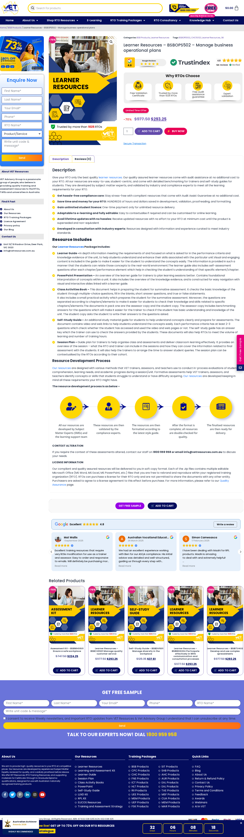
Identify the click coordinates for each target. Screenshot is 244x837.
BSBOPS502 (184, 37)
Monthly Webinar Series (201, 16)
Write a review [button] (225, 524)
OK (222, 37)
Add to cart (151, 131)
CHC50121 (196, 37)
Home (10, 20)
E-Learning (94, 20)
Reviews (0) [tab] (83, 159)
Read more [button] (61, 566)
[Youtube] (42, 794)
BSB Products (14, 27)
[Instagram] (35, 794)
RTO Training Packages (126, 20)
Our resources (61, 368)
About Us (28, 20)
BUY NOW (177, 131)
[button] (111, 42)
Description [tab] (60, 159)
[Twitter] (12, 794)
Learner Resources (160, 37)
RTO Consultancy (165, 20)
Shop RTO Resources (61, 20)
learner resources (110, 177)
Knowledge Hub (200, 20)
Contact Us (230, 20)
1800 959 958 (161, 734)
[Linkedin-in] (27, 794)
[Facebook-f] (5, 794)
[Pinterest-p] (20, 794)
